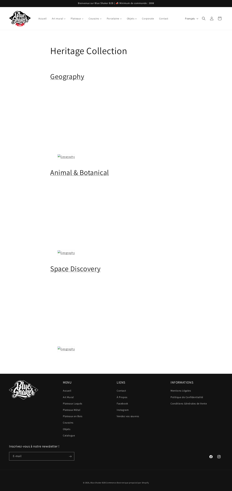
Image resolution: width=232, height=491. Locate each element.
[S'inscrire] (70, 456)
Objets (67, 429)
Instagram (123, 409)
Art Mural (68, 397)
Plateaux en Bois (72, 416)
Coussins (68, 422)
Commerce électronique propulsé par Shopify (127, 482)
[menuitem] (42, 18)
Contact (121, 390)
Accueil (67, 390)
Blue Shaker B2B (98, 482)
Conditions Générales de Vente (189, 403)
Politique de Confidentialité (187, 397)
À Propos (122, 397)
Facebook (122, 403)
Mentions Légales (181, 390)
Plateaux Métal (71, 409)
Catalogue (69, 435)
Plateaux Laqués (72, 403)
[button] (204, 19)
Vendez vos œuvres (128, 416)
